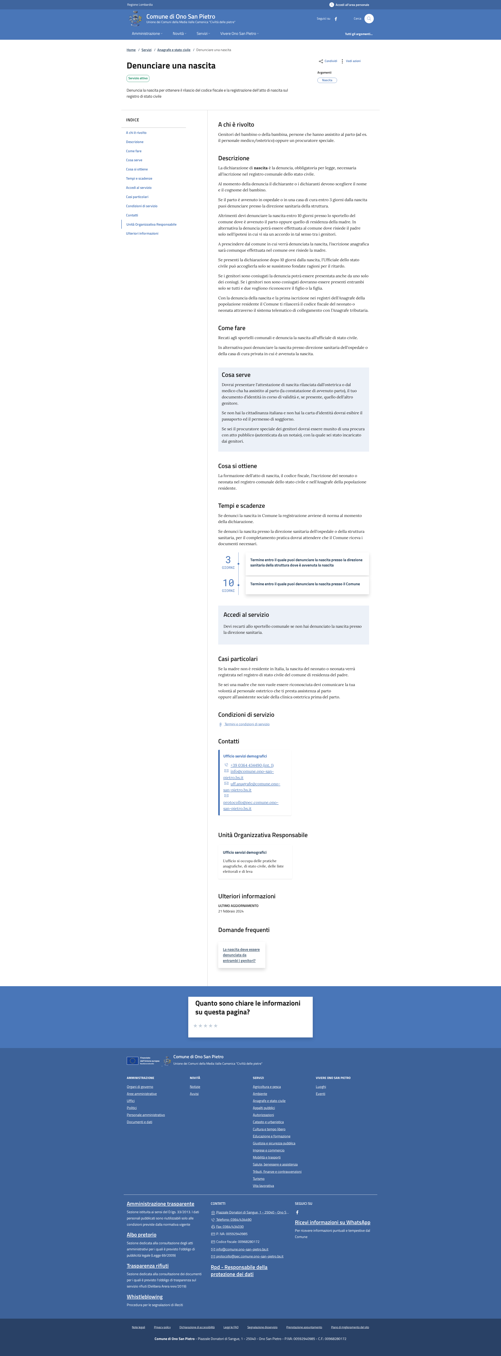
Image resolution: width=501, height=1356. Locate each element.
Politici (132, 1107)
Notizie (195, 1086)
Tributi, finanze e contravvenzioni (277, 1171)
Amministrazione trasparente (160, 1203)
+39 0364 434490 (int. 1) (252, 765)
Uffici (131, 1100)
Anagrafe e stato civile (173, 49)
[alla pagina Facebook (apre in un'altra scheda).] (334, 18)
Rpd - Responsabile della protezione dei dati (239, 1270)
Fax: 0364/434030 (229, 1226)
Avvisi (194, 1093)
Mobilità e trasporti (267, 1157)
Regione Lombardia (140, 4)
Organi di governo (140, 1086)
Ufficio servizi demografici (245, 756)
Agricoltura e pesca (267, 1086)
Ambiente (260, 1093)
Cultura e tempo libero (269, 1129)
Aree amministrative (142, 1093)
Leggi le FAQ (231, 1327)
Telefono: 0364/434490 (233, 1219)
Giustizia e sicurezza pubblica (274, 1143)
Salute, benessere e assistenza (275, 1164)
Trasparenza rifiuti (148, 1265)
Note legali (138, 1327)
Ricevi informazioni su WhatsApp (332, 1222)
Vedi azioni (353, 61)
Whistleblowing (145, 1296)
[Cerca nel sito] (369, 18)
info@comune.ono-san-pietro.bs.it (241, 1249)
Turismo (259, 1178)
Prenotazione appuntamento (304, 1327)
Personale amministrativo (146, 1114)
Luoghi (321, 1086)
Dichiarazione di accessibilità (197, 1327)
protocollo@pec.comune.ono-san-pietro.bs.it (249, 1256)
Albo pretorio (141, 1234)
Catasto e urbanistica (268, 1122)
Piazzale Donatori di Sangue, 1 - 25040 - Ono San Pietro (252, 1212)
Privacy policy (162, 1327)
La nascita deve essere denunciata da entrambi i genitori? (241, 954)
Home (131, 49)
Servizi (146, 49)
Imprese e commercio (269, 1150)
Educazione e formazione (271, 1136)
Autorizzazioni (263, 1114)
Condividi (330, 61)
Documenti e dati (139, 1122)
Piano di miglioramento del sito (350, 1327)
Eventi (320, 1093)
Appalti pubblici (264, 1107)
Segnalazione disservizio (262, 1327)
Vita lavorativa (263, 1185)
